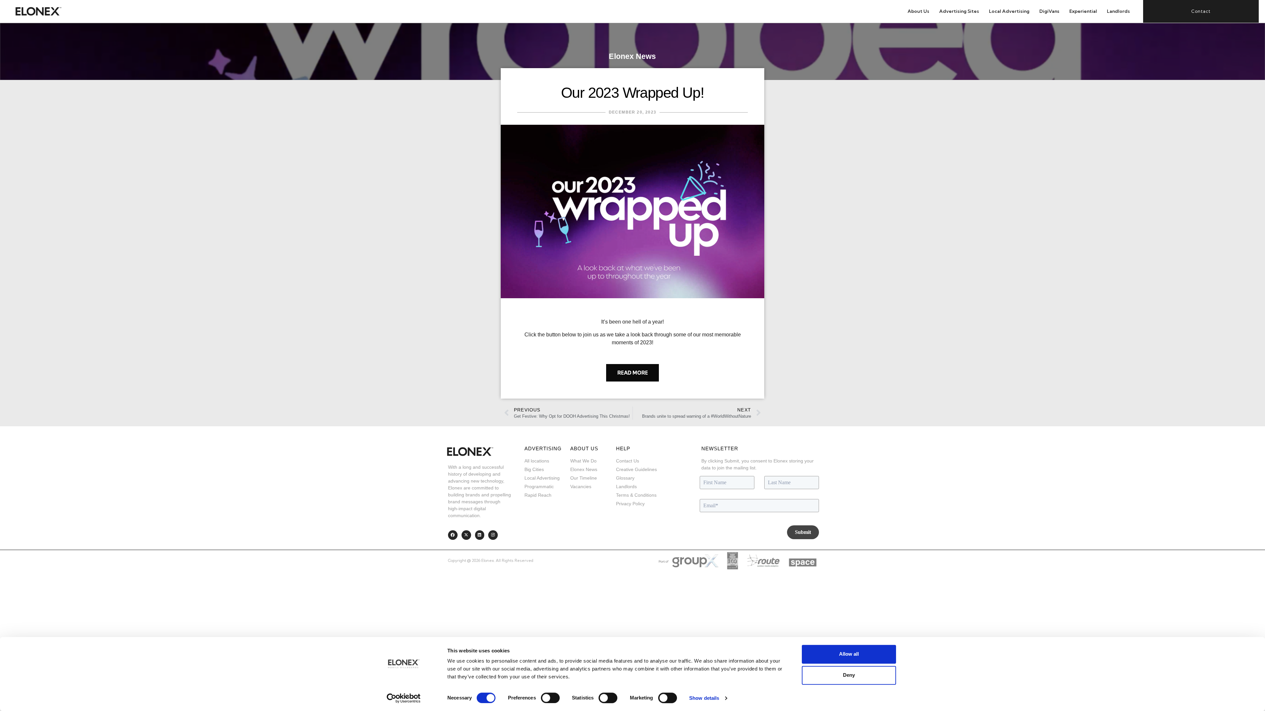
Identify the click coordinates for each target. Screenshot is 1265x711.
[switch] (550, 698)
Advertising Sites (959, 11)
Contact (1201, 11)
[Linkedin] (480, 535)
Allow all (849, 654)
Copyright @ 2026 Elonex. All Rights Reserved (490, 560)
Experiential (1083, 11)
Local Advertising (1009, 11)
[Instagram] (493, 535)
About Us (918, 11)
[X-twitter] (466, 535)
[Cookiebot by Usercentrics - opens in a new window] (404, 698)
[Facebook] (453, 535)
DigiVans (1049, 11)
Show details (704, 698)
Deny (849, 675)
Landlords (1118, 11)
